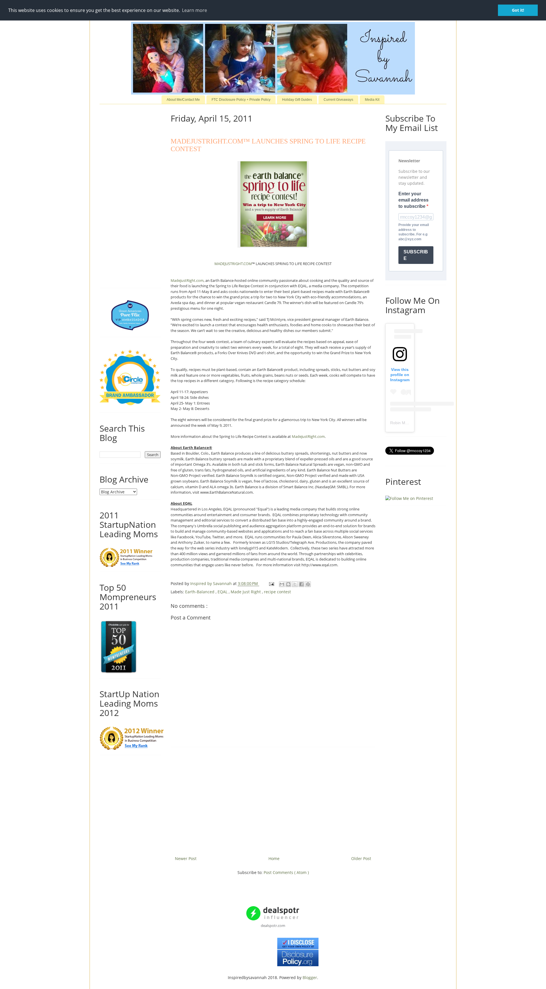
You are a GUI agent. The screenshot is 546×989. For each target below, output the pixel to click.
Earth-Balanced (200, 591)
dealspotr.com (273, 925)
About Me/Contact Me (183, 100)
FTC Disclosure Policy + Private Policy (241, 100)
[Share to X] (295, 584)
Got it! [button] (518, 10)
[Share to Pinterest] (308, 584)
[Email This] (282, 584)
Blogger (310, 977)
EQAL (223, 591)
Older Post (361, 858)
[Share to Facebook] (301, 584)
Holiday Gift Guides (297, 100)
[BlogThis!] (288, 584)
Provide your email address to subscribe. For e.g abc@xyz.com (413, 232)
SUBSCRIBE (416, 255)
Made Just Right (246, 591)
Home (274, 858)
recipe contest (277, 591)
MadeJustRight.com (187, 280)
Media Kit (372, 100)
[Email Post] (271, 583)
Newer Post (186, 858)
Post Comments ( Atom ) (286, 872)
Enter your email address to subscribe (413, 200)
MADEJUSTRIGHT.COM (233, 263)
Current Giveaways (338, 100)
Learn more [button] (194, 10)
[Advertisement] (273, 799)
